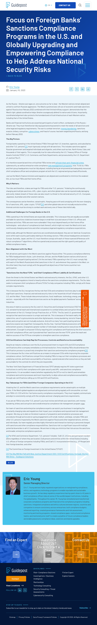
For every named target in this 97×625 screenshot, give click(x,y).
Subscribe (83, 608)
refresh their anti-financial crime (69, 162)
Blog (19, 76)
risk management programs (60, 165)
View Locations (13, 585)
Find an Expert (67, 572)
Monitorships (38, 582)
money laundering (68, 128)
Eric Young (14, 87)
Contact (15, 579)
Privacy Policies (24, 617)
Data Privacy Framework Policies (45, 617)
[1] (26, 146)
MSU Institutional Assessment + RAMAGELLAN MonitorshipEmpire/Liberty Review (85, 311)
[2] (42, 204)
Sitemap (12, 617)
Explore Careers (68, 576)
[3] (86, 350)
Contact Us (65, 5)
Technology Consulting (42, 586)
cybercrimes (34, 131)
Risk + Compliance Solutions (44, 572)
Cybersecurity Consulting (43, 595)
